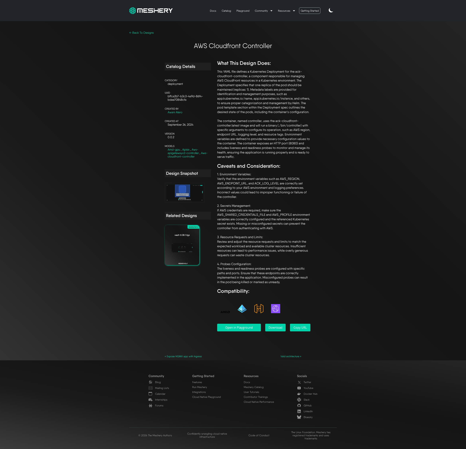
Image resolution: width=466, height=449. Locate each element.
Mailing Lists (161, 387)
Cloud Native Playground (206, 396)
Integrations (199, 391)
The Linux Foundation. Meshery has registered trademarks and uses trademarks (311, 435)
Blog (157, 382)
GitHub (307, 405)
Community (261, 10)
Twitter (307, 382)
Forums (158, 405)
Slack (306, 399)
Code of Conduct (258, 435)
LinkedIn (308, 411)
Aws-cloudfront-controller (188, 154)
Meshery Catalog (254, 387)
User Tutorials (251, 391)
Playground (242, 10)
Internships (160, 399)
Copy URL (300, 328)
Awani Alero (175, 112)
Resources (284, 10)
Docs (213, 10)
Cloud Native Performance (259, 401)
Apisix (186, 149)
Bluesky (308, 417)
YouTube (308, 387)
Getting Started (310, 10)
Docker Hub (310, 393)
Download (275, 328)
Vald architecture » (291, 356)
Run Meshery (199, 387)
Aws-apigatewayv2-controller (184, 151)
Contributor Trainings (256, 396)
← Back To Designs (141, 32)
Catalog (226, 10)
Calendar (159, 393)
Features (197, 382)
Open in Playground (239, 328)
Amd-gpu (174, 149)
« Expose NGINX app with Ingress (183, 356)
